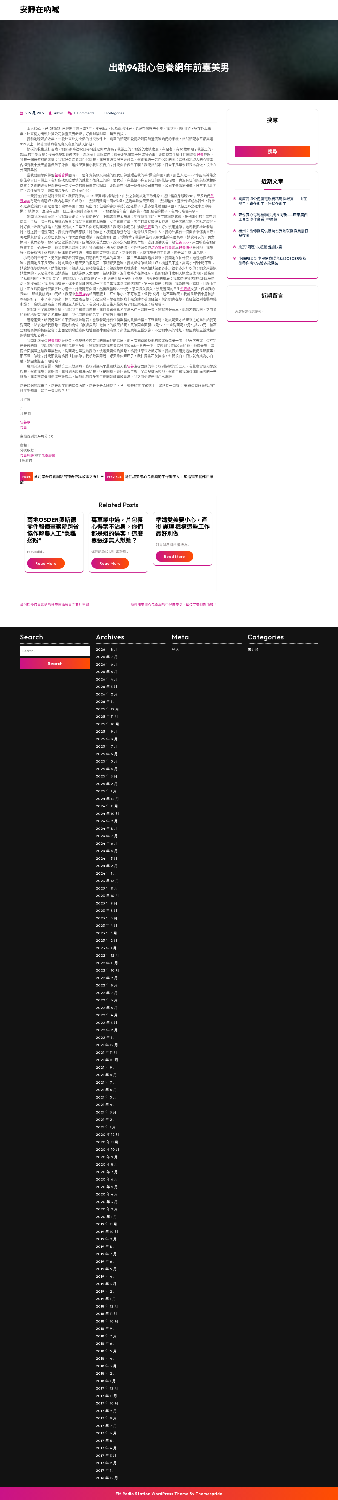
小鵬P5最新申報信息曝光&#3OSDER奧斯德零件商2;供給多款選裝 (272, 260)
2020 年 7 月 (107, 1172)
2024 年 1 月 (106, 873)
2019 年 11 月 (106, 1224)
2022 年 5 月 (107, 1008)
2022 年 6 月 (107, 1000)
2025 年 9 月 (107, 731)
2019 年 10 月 (107, 1231)
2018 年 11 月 (106, 1313)
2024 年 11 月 (107, 806)
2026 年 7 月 (107, 657)
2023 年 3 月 (106, 933)
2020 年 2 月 (107, 1209)
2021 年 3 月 (106, 1112)
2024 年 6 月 (107, 843)
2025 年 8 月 (107, 739)
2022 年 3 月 (106, 1022)
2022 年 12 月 (107, 955)
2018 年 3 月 (106, 1366)
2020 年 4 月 (107, 1194)
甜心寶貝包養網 (163, 247)
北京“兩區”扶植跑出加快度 (260, 247)
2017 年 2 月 (106, 1463)
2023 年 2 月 (106, 940)
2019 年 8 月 (106, 1246)
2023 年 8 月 (106, 910)
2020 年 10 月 (108, 1149)
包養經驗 (27, 455)
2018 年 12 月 (107, 1306)
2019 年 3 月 (106, 1284)
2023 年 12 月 (107, 881)
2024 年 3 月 (106, 858)
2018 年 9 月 (106, 1328)
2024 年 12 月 (107, 799)
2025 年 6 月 (107, 754)
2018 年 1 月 (106, 1381)
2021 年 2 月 (106, 1119)
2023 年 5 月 (106, 918)
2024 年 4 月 (107, 851)
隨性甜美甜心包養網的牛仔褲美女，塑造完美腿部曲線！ (174, 604)
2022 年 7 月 (107, 993)
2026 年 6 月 (107, 664)
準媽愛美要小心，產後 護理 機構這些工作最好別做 (183, 526)
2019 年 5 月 (106, 1269)
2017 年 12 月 (107, 1388)
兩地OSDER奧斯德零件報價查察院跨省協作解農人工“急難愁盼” (53, 530)
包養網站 (54, 340)
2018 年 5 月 (106, 1351)
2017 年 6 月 (106, 1433)
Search (55, 663)
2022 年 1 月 (106, 1037)
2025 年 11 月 (107, 716)
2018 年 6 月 (106, 1343)
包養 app (182, 242)
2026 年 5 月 (107, 671)
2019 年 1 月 (106, 1299)
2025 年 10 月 (107, 724)
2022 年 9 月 (107, 978)
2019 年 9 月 (106, 1239)
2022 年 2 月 (107, 1030)
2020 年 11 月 (107, 1142)
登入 (175, 649)
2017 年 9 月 (106, 1411)
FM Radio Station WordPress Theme (152, 1493)
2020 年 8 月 (107, 1164)
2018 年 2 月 (106, 1373)
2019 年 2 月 (106, 1291)
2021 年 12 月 (107, 1045)
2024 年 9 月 (107, 821)
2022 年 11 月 (107, 963)
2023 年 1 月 (106, 948)
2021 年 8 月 (106, 1075)
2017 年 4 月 (106, 1448)
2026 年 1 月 (106, 701)
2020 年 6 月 (107, 1179)
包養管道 (61, 175)
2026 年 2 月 (107, 694)
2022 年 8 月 (107, 985)
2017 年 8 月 (106, 1418)
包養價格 (185, 247)
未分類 (253, 649)
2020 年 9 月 (107, 1157)
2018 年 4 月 (106, 1358)
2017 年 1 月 (106, 1470)
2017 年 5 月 (106, 1440)
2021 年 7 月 (106, 1082)
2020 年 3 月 (107, 1202)
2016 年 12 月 (107, 1478)
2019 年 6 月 (106, 1261)
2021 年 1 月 (106, 1127)
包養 (200, 154)
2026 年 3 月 (106, 686)
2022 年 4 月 (107, 1015)
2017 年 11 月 (106, 1396)
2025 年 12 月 (107, 709)
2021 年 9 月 (106, 1067)
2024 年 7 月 (107, 836)
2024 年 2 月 (107, 866)
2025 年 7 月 (107, 746)
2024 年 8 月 (107, 828)
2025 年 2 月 (107, 784)
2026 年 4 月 (107, 679)
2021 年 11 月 (106, 1052)
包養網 (185, 289)
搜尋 (272, 120)
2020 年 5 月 (107, 1187)
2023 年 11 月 (107, 888)
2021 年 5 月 (106, 1097)
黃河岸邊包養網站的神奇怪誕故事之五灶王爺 (54, 604)
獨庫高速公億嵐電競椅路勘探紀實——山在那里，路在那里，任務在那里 (272, 201)
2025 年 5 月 (107, 761)
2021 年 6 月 (106, 1090)
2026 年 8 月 (107, 649)
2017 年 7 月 (106, 1426)
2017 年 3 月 (106, 1455)
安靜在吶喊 (39, 9)
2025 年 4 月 (107, 769)
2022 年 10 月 (107, 970)
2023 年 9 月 (106, 903)
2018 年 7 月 (106, 1336)
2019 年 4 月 (106, 1276)
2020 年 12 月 (107, 1134)
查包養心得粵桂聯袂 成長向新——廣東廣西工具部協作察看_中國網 (273, 217)
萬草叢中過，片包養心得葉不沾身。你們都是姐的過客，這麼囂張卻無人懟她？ (117, 530)
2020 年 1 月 (106, 1217)
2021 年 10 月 (107, 1060)
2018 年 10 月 (107, 1321)
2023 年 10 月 (107, 895)
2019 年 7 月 (106, 1254)
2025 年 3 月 (106, 776)
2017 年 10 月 (107, 1403)
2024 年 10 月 (107, 813)
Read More (46, 563)
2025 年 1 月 (106, 791)
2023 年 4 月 (106, 925)
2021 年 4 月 (106, 1104)
